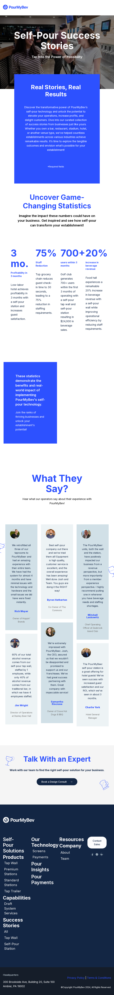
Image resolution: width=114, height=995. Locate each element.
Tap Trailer (12, 891)
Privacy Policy (76, 977)
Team (65, 858)
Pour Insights (40, 866)
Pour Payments (42, 879)
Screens (39, 851)
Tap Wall (11, 863)
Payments (40, 857)
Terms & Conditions (99, 977)
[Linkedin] (101, 854)
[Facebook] (92, 854)
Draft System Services (11, 908)
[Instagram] (97, 854)
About (65, 852)
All (6, 931)
